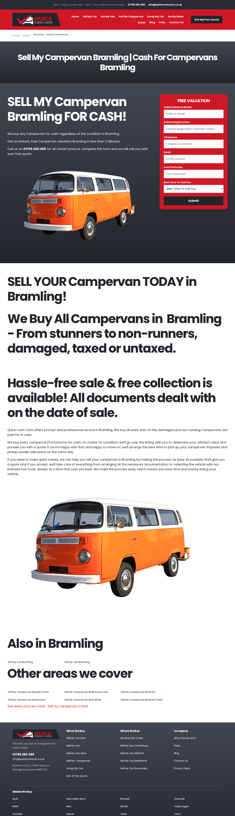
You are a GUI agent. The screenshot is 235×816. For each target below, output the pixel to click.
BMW (15, 806)
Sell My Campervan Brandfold (82, 699)
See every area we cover (26, 706)
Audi (15, 799)
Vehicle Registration (177, 122)
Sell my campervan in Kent (68, 706)
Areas (141, 22)
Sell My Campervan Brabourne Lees (86, 692)
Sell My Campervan (131, 16)
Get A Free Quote (76, 776)
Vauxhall (179, 799)
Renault (125, 799)
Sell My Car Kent (76, 738)
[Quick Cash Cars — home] (37, 19)
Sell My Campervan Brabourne (26, 699)
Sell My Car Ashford (132, 753)
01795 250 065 (23, 754)
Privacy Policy (182, 768)
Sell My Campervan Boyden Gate (28, 692)
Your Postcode (173, 167)
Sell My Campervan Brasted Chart (142, 699)
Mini (68, 806)
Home (75, 16)
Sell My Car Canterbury (134, 745)
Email (167, 152)
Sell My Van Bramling (77, 662)
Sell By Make (176, 16)
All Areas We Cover (131, 738)
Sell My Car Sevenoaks (133, 768)
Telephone (170, 137)
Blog (152, 22)
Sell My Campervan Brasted (138, 692)
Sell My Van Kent (76, 753)
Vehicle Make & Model (177, 107)
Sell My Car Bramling (20, 662)
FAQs (162, 22)
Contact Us (176, 22)
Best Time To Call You (177, 182)
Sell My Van (108, 16)
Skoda (124, 806)
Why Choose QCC (185, 738)
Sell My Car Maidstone (133, 761)
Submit (193, 201)
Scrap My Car (155, 16)
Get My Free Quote (206, 19)
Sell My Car (90, 16)
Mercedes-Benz (76, 799)
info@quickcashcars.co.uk (28, 759)
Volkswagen (181, 806)
